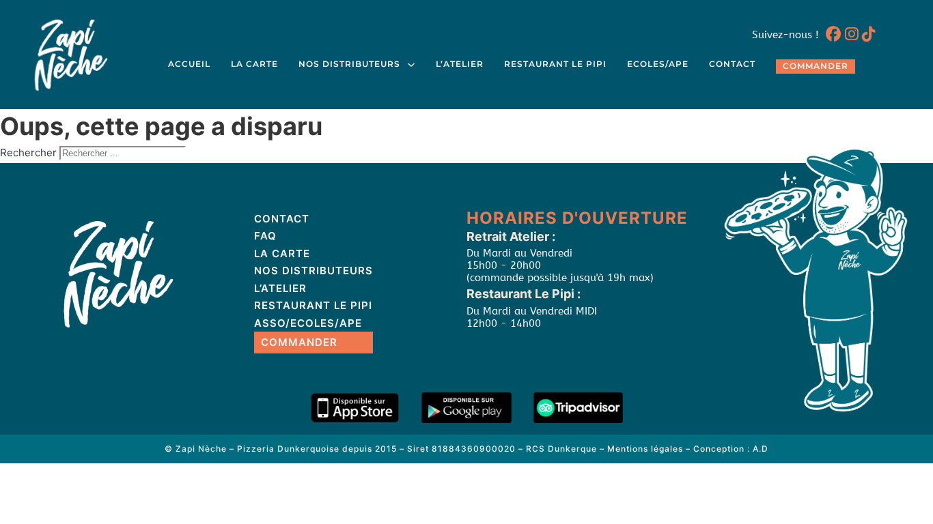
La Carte (254, 64)
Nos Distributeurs (349, 64)
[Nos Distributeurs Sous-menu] (411, 65)
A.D (760, 448)
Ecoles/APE (657, 64)
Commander (815, 66)
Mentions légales (645, 448)
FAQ (265, 235)
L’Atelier (460, 64)
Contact (732, 64)
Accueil (189, 64)
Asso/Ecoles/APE (308, 323)
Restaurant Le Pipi (555, 64)
